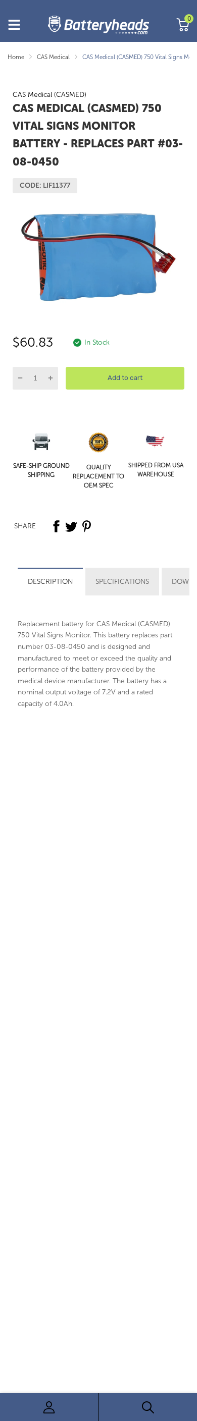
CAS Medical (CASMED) (49, 94)
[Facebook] (56, 526)
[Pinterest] (86, 526)
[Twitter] (71, 526)
